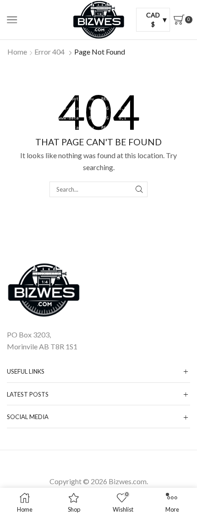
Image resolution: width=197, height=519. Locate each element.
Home (17, 51)
